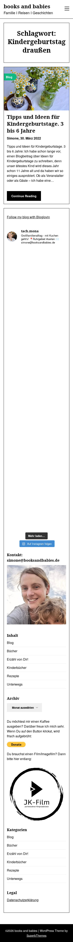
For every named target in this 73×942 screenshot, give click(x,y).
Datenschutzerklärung (23, 900)
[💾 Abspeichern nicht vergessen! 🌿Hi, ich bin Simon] (36, 301)
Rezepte (13, 676)
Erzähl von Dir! (17, 659)
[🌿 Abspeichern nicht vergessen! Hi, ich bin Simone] (36, 336)
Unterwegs (15, 684)
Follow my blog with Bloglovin (28, 217)
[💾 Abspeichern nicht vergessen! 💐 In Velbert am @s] (36, 477)
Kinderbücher (16, 667)
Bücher (12, 651)
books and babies (27, 6)
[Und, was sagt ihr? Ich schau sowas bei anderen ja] (36, 406)
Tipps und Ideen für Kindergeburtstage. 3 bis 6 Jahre (35, 123)
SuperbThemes (36, 935)
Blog (10, 642)
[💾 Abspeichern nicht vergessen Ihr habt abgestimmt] (36, 371)
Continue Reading (23, 196)
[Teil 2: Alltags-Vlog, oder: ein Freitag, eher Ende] (36, 265)
